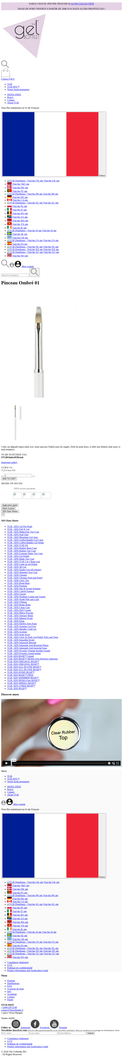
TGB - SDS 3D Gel (16, 567)
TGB (9, 84)
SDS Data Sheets (10, 511)
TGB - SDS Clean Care (18, 607)
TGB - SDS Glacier (16, 594)
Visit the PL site (19, 206)
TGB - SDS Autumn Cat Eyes (21, 626)
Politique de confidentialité (19, 968)
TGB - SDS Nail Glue (17, 534)
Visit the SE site (19, 234)
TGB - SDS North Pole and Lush (23, 599)
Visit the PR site (50, 194)
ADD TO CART (9, 479)
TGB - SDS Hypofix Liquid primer (24, 653)
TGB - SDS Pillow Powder (20, 613)
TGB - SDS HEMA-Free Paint (22, 623)
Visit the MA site (20, 220)
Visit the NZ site (51, 249)
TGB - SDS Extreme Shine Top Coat (25, 553)
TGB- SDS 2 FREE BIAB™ (21, 686)
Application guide (9, 505)
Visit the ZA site (20, 217)
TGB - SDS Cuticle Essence (20, 591)
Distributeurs (13, 983)
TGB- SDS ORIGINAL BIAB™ (23, 661)
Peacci (10, 97)
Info (9, 991)
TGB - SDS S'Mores (17, 602)
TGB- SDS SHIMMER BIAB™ (23, 677)
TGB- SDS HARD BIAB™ (20, 672)
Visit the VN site (20, 224)
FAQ (9, 986)
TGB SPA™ (13, 87)
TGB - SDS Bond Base (18, 583)
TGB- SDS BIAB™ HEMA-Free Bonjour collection (32, 659)
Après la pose (8, 508)
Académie (12, 994)
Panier (10, 999)
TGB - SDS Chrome (17, 575)
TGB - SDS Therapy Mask (20, 615)
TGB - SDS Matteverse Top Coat (23, 532)
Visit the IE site (19, 228)
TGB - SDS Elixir (15, 621)
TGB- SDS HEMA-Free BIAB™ (23, 680)
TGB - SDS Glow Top (18, 580)
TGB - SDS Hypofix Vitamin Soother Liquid (28, 650)
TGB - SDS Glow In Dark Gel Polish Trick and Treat (32, 637)
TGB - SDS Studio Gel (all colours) (24, 569)
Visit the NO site (20, 255)
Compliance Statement (17, 962)
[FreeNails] (24, 59)
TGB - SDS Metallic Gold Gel (21, 629)
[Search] (5, 266)
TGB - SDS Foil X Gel (18, 529)
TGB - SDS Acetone (17, 632)
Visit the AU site (51, 252)
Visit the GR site (20, 237)
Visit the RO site (20, 213)
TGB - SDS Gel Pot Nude (19, 526)
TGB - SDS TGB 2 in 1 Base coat (23, 561)
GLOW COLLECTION (82, 3)
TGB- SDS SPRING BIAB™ (21, 683)
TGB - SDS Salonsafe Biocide (21, 642)
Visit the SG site (50, 203)
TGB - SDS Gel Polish (18, 556)
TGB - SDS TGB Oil (17, 545)
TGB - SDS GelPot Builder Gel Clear (25, 540)
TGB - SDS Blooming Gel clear (22, 537)
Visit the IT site (19, 210)
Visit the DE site (20, 197)
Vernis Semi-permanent (18, 89)
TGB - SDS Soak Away (18, 634)
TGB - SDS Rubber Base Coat (22, 548)
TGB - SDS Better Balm (19, 605)
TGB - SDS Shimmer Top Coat (22, 572)
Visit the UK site (51, 180)
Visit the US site (50, 240)
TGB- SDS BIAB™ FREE (20, 675)
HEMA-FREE (14, 94)
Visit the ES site (19, 244)
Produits (11, 980)
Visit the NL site (50, 246)
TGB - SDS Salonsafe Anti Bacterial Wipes (27, 645)
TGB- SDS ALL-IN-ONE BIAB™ (24, 667)
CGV (9, 965)
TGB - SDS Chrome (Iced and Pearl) (24, 578)
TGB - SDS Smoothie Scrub (20, 640)
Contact (11, 100)
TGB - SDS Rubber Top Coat (21, 551)
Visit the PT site (19, 191)
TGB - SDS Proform (17, 586)
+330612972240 (9, 1007)
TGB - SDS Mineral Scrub (20, 618)
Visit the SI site (49, 230)
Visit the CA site (20, 200)
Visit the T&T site (20, 184)
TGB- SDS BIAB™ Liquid (20, 656)
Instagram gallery (9, 462)
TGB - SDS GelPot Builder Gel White (25, 542)
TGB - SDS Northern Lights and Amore (26, 596)
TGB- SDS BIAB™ (17, 688)
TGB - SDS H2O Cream (19, 610)
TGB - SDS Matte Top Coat (20, 559)
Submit (90, 1033)
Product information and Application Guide (27, 970)
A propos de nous (15, 989)
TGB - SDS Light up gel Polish (22, 564)
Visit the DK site (20, 187)
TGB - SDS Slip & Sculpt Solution (23, 588)
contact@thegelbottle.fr (12, 1010)
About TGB (13, 102)
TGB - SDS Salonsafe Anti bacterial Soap (27, 648)
